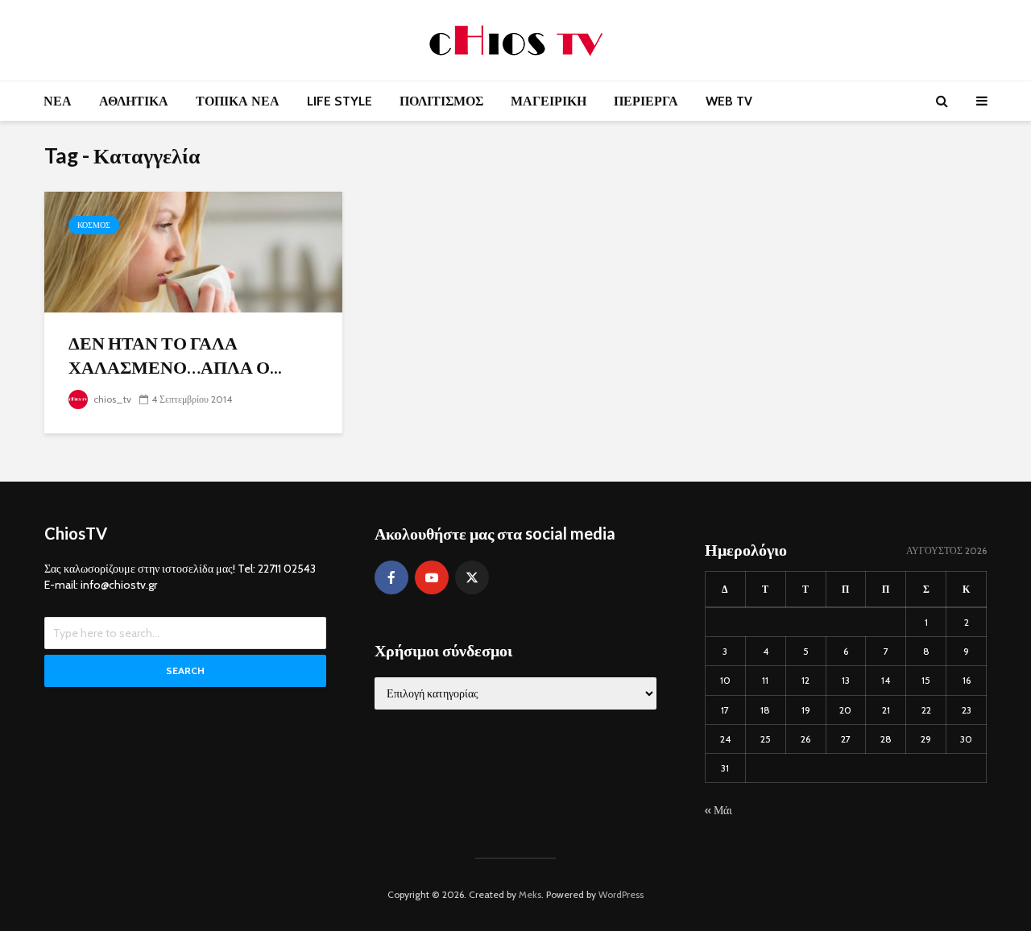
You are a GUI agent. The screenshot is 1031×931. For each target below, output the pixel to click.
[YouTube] (432, 577)
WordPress (621, 894)
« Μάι (718, 810)
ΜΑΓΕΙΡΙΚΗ (548, 101)
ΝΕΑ (57, 101)
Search (185, 670)
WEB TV (729, 101)
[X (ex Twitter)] (472, 577)
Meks (530, 894)
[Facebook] (391, 577)
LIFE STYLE (339, 101)
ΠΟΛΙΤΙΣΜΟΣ (441, 101)
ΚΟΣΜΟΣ (93, 225)
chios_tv (111, 399)
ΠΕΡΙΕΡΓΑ (646, 101)
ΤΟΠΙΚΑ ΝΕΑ (237, 101)
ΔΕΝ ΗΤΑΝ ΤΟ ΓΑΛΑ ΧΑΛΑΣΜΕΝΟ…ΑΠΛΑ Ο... (175, 355)
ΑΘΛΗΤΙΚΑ (133, 101)
